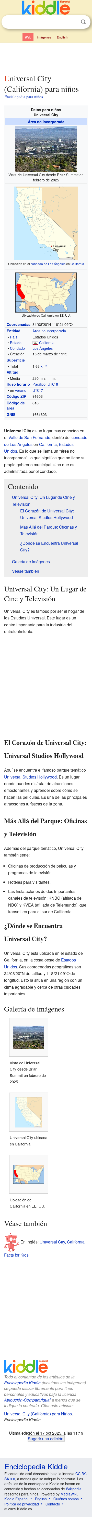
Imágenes (44, 37)
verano (20, 390)
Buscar (83, 22)
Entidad (13, 330)
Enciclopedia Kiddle (22, 1383)
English (62, 37)
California (77, 263)
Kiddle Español (16, 1498)
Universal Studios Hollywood (30, 777)
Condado (17, 348)
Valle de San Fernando (29, 437)
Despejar (72, 22)
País (13, 336)
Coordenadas (18, 324)
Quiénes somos (66, 1498)
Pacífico (38, 384)
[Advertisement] (46, 57)
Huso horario (18, 384)
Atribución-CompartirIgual (27, 1400)
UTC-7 (37, 390)
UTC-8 (53, 384)
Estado (15, 342)
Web (28, 37)
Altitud (12, 372)
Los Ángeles (42, 348)
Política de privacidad (21, 1503)
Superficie (16, 360)
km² (44, 366)
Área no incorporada (46, 121)
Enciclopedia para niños (24, 96)
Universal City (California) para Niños (38, 1414)
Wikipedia (74, 1488)
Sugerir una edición (45, 1438)
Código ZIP (16, 396)
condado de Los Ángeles (48, 263)
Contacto (52, 1503)
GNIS (11, 414)
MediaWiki (69, 1493)
